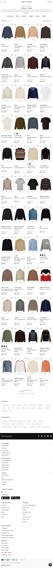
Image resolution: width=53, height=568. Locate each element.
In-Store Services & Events (7, 530)
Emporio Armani (5, 405)
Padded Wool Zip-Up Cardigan (6, 107)
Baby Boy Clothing (6, 426)
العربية (5, 491)
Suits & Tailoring (5, 475)
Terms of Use (25, 519)
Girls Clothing (21, 424)
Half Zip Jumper (30, 228)
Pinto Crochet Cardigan (6, 137)
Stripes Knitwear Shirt (45, 198)
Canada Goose (32, 405)
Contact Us (4, 505)
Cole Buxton (43, 257)
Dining (14, 426)
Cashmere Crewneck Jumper (6, 350)
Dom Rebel (30, 44)
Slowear (47, 405)
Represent (30, 196)
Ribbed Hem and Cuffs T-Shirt (46, 138)
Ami (2, 166)
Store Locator (25, 507)
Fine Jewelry (4, 482)
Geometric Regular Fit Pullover (32, 107)
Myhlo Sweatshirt (18, 76)
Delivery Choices (5, 507)
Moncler (42, 74)
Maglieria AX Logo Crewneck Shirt (5, 259)
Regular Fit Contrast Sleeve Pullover (44, 350)
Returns (3, 512)
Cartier (17, 408)
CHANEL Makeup (5, 465)
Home (19, 426)
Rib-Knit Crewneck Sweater (31, 259)
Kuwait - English (5, 547)
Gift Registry (4, 528)
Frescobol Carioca (6, 135)
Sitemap (24, 521)
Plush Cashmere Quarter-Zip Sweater (20, 107)
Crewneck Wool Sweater (7, 167)
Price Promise (4, 514)
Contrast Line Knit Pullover (18, 381)
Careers (24, 514)
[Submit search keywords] (5, 2)
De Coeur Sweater (44, 228)
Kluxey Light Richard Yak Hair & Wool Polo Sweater (7, 290)
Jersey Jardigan (5, 46)
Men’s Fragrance (13, 421)
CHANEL (47, 408)
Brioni (3, 44)
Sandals (39, 426)
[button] (6, 39)
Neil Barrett (40, 405)
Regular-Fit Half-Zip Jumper (18, 290)
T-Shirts (35, 421)
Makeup (29, 421)
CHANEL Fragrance (5, 452)
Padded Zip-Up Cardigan (45, 76)
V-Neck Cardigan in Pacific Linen (18, 47)
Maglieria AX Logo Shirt (45, 289)
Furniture (28, 424)
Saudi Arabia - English (6, 552)
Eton (28, 257)
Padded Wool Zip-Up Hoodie (32, 350)
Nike (9, 408)
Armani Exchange (32, 105)
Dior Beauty (4, 448)
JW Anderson (30, 226)
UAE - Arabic (4, 545)
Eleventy (16, 317)
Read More (26, 13)
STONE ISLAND (43, 44)
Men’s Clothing (26, 6)
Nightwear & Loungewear (7, 479)
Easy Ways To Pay (26, 512)
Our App (24, 509)
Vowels (29, 74)
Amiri (15, 196)
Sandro (13, 405)
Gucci (28, 408)
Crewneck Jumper (18, 137)
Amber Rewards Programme (7, 537)
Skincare (25, 426)
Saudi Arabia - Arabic (6, 554)
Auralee (16, 257)
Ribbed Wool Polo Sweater (18, 350)
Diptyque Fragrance (5, 460)
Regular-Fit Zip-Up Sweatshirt (44, 47)
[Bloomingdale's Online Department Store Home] (26, 1)
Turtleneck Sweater (44, 167)
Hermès (33, 408)
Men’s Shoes (22, 421)
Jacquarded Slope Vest (19, 167)
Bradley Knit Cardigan (32, 319)
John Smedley (43, 105)
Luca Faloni (4, 348)
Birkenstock (40, 408)
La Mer (23, 408)
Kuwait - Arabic (4, 550)
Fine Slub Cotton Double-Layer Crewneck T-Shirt (7, 381)
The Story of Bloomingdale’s (29, 505)
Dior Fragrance (4, 450)
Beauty (40, 421)
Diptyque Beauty (5, 455)
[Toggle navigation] (1, 2)
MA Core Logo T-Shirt (19, 198)
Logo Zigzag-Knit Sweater (18, 229)
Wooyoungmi (30, 287)
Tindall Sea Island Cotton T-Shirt (45, 107)
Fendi (11, 410)
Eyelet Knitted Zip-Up (32, 76)
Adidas (3, 408)
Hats (2, 477)
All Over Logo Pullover (6, 228)
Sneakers (13, 424)
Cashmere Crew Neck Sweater (32, 138)
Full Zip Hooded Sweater (20, 319)
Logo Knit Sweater (44, 258)
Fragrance (4, 421)
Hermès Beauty (4, 469)
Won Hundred (31, 317)
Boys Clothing (46, 426)
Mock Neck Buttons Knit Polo (6, 198)
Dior (13, 408)
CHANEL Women (5, 467)
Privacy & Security (26, 516)
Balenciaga (4, 410)
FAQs (2, 516)
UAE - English (4, 543)
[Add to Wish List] (12, 24)
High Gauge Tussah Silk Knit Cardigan (19, 259)
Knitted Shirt (30, 289)
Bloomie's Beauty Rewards (7, 535)
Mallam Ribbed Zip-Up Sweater (45, 320)
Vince (15, 105)
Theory (16, 44)
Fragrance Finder (5, 532)
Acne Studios (5, 287)
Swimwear (3, 484)
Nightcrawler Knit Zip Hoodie (32, 47)
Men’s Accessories (37, 424)
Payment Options (5, 509)
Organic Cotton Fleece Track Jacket (6, 77)
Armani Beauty (4, 462)
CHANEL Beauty (5, 445)
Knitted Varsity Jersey (32, 198)
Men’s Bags (32, 426)
